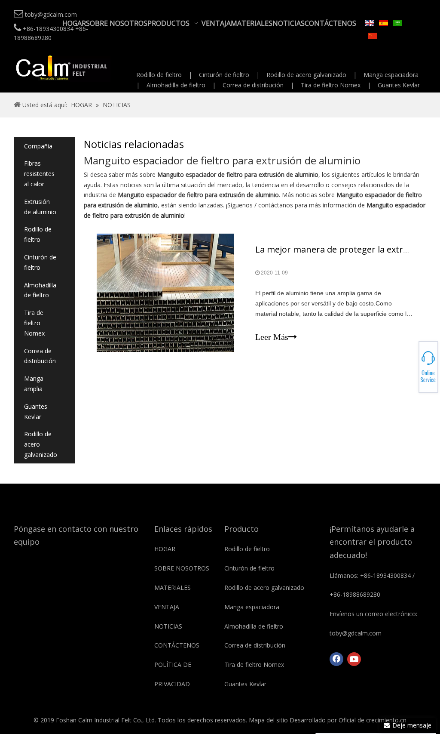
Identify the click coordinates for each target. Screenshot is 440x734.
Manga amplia (33, 383)
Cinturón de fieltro (224, 75)
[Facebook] (336, 659)
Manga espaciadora (391, 75)
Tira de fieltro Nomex (331, 85)
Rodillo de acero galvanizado (306, 75)
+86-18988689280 (410, 364)
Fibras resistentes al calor (39, 173)
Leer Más (271, 337)
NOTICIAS (168, 626)
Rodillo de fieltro (159, 75)
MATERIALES (172, 587)
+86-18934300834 (410, 361)
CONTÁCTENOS (176, 645)
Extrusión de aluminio (40, 206)
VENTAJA (166, 607)
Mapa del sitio (268, 720)
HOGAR (164, 549)
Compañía (38, 146)
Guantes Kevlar (399, 85)
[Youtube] (354, 659)
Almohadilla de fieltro (176, 85)
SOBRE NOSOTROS (181, 568)
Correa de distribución (253, 85)
